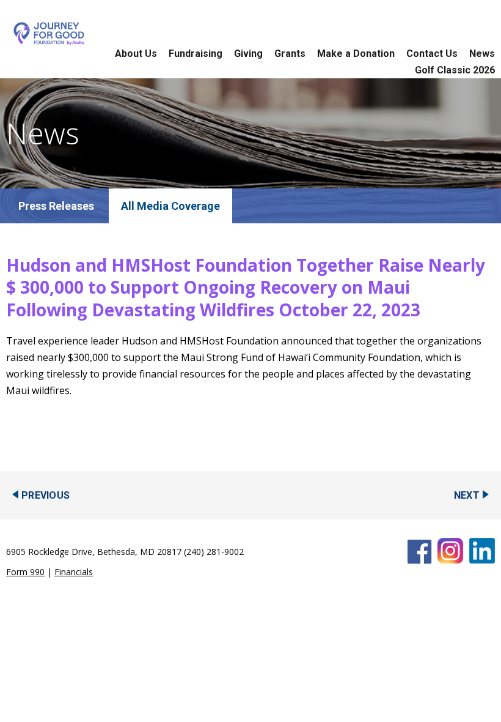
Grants (289, 53)
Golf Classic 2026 (455, 70)
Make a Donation (356, 53)
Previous (45, 495)
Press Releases (56, 205)
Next (467, 495)
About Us (136, 53)
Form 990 (25, 572)
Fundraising (195, 53)
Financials (73, 572)
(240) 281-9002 (214, 551)
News (482, 53)
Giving (248, 53)
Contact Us (432, 53)
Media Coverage (178, 205)
